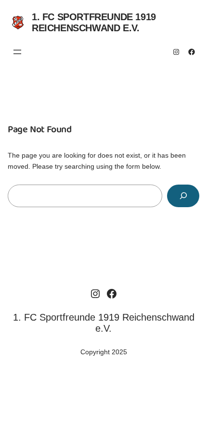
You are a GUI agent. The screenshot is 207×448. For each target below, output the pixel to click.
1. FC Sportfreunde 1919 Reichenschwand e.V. (94, 22)
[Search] (183, 196)
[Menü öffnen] (17, 52)
